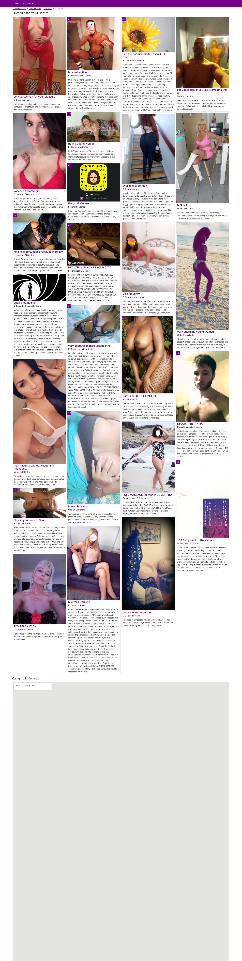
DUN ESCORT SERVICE (23, 3)
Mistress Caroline (79, 601)
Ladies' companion (25, 302)
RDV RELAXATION (25, 626)
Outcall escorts (19, 8)
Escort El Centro (78, 203)
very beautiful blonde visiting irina (89, 345)
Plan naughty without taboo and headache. (34, 467)
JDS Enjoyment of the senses (195, 540)
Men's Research (78, 506)
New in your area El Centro (30, 520)
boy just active (77, 72)
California (47, 8)
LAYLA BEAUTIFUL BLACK (139, 396)
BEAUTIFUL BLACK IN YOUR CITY (89, 267)
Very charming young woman (195, 331)
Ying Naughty (131, 293)
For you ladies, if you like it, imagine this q (202, 91)
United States (35, 8)
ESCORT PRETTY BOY (191, 423)
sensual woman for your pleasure (34, 96)
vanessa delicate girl (26, 191)
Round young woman (81, 143)
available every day (135, 185)
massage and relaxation (137, 612)
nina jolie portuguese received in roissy (38, 251)
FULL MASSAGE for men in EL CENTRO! (148, 494)
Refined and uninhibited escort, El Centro (144, 55)
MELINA (182, 205)
